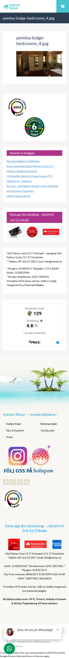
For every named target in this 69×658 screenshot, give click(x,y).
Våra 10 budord (15, 430)
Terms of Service (35, 656)
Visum (9, 437)
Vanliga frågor (13, 423)
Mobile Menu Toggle (62, 6)
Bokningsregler (48, 423)
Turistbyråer (47, 430)
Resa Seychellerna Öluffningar (23, 161)
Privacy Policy (15, 656)
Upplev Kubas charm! (19, 195)
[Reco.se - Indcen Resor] (17, 107)
